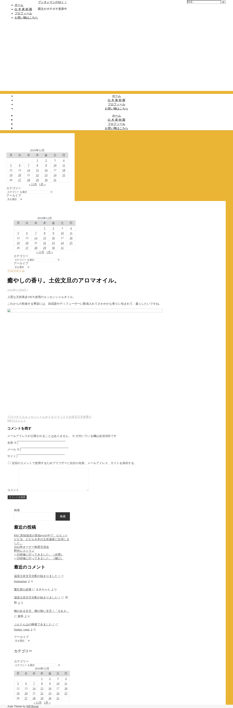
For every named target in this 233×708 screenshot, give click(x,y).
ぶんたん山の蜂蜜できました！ (34, 624)
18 (63, 170)
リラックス (61, 416)
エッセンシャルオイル (39, 416)
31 (55, 180)
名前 (12, 442)
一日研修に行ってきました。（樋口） (39, 558)
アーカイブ (13, 195)
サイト (11, 456)
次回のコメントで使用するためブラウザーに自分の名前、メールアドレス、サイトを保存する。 (74, 463)
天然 (83, 416)
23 (46, 175)
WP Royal (32, 706)
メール (13, 449)
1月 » (42, 184)
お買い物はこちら (26, 17)
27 (19, 180)
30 (46, 180)
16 (46, 170)
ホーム (19, 5)
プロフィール (23, 13)
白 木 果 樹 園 (23, 9)
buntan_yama (21, 629)
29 (37, 180)
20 (19, 175)
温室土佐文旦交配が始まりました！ (37, 576)
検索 (17, 510)
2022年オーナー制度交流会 (31, 546)
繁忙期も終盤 (22, 589)
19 (10, 175)
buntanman (20, 581)
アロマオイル (16, 270)
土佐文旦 (74, 416)
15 (37, 170)
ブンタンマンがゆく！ (52, 2)
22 (37, 175)
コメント (13, 490)
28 (28, 180)
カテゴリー (13, 188)
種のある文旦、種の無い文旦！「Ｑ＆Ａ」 (41, 610)
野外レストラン (24, 550)
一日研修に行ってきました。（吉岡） (39, 554)
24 (55, 175)
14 (28, 170)
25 (63, 175)
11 (63, 165)
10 (55, 165)
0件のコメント (16, 420)
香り (89, 416)
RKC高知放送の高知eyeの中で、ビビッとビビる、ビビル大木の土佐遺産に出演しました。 (41, 539)
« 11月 (33, 184)
